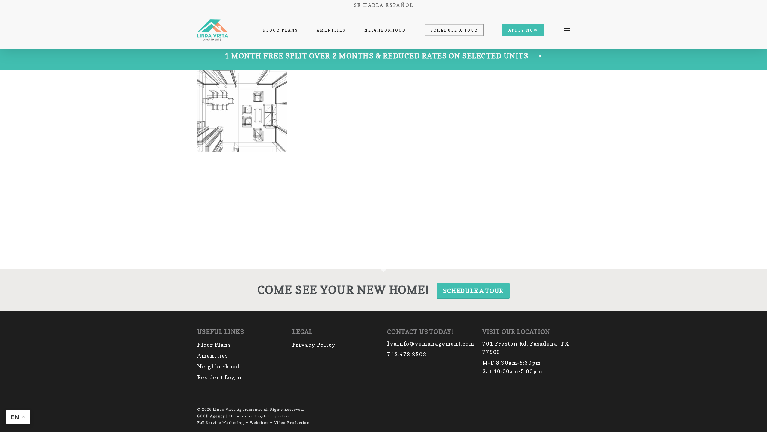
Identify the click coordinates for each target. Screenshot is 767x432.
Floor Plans (214, 345)
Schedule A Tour (473, 291)
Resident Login (219, 377)
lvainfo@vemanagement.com (430, 343)
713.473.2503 (406, 354)
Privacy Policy (314, 345)
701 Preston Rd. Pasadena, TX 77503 (525, 347)
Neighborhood (218, 366)
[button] (567, 30)
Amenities (212, 355)
